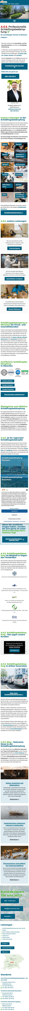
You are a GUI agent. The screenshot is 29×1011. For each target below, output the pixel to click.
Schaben (19, 55)
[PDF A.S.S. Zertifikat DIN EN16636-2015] (4, 372)
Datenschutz (16, 521)
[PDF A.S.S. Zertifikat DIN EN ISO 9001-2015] (11, 372)
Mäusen (19, 337)
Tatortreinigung (14, 248)
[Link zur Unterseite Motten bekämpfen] (21, 187)
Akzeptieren (14, 511)
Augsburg (9, 450)
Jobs (9, 3)
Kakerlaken (14, 339)
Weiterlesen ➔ (14, 799)
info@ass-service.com (14, 109)
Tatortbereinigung (8, 725)
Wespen (11, 55)
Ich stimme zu (14, 650)
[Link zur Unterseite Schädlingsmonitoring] (21, 197)
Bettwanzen (4, 339)
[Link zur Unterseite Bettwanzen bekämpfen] (21, 167)
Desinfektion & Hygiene (14, 279)
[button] (27, 490)
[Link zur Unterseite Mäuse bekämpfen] (7, 147)
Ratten (22, 53)
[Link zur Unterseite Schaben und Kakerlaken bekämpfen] (21, 157)
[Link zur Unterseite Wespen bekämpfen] (7, 167)
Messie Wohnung (14, 309)
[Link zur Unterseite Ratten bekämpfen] (7, 157)
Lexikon (17, 3)
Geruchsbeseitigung (16, 728)
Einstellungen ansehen (14, 518)
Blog (12, 3)
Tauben (6, 55)
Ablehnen (14, 515)
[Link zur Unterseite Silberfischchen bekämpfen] (7, 187)
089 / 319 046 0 (14, 110)
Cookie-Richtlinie (8, 521)
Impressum (22, 521)
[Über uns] (14, 678)
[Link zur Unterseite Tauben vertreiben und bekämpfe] (7, 177)
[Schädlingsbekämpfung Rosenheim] (14, 484)
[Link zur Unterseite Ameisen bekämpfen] (21, 177)
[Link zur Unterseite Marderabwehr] (21, 147)
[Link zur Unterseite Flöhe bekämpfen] (7, 197)
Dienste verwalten (14, 508)
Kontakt (5, 3)
